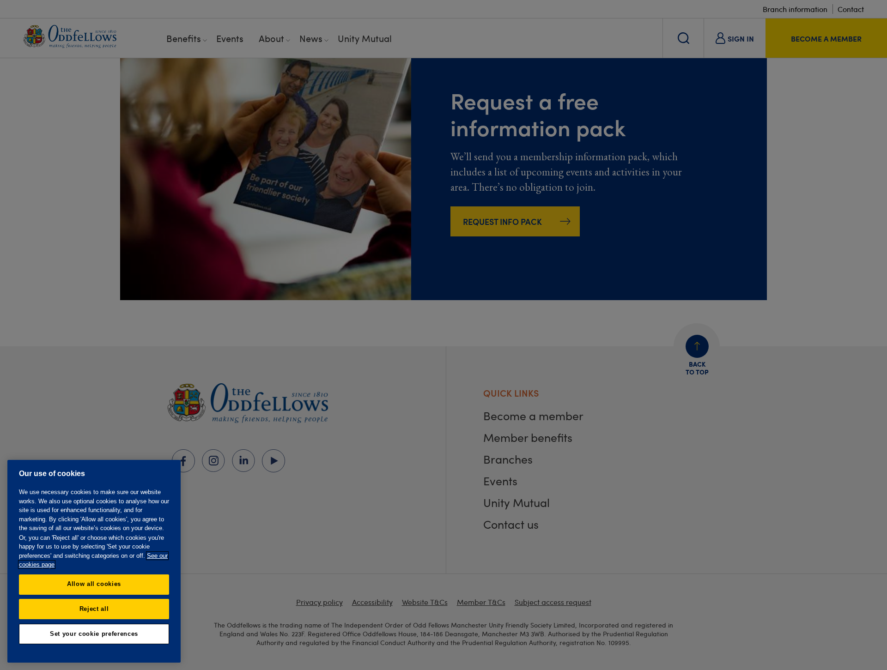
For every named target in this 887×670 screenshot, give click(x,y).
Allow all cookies (94, 583)
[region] (94, 561)
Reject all (94, 608)
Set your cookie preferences (94, 633)
